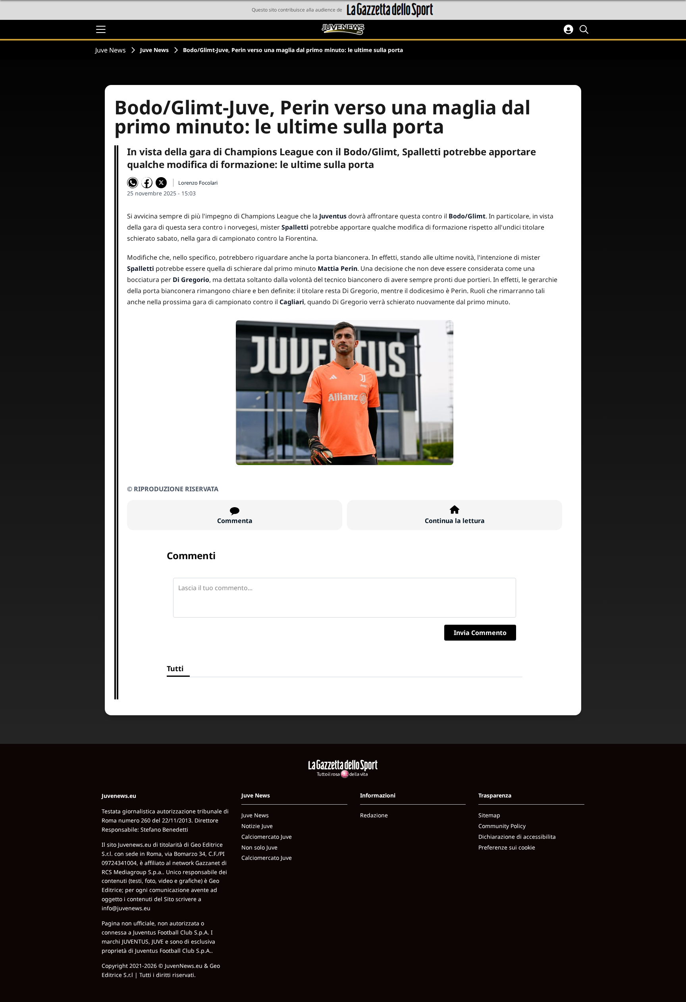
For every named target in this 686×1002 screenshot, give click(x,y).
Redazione (374, 815)
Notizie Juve (257, 826)
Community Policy (502, 826)
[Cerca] (585, 29)
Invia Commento (480, 632)
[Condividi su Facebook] (146, 182)
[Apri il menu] (100, 29)
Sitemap (489, 815)
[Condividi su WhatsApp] (132, 182)
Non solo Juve (259, 847)
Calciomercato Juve (266, 836)
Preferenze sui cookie (506, 847)
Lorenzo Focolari (198, 182)
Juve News (110, 50)
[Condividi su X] (161, 182)
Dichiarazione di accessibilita (517, 836)
